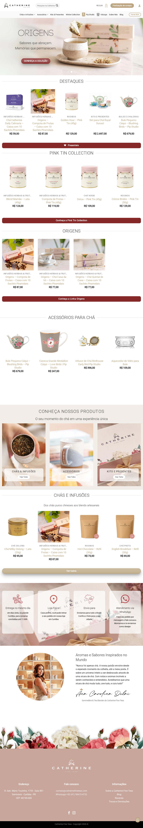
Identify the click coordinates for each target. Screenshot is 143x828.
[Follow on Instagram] (74, 813)
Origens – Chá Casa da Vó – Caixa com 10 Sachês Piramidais (53, 280)
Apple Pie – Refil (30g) (91, 549)
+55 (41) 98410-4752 (76, 794)
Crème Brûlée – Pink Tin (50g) (125, 201)
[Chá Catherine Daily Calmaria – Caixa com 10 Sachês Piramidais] (14, 101)
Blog (121, 15)
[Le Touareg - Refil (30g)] (55, 527)
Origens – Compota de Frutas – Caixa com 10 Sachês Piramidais (43, 125)
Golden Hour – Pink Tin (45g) (71, 122)
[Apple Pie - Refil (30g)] (91, 527)
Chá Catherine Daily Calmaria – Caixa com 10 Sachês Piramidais (14, 125)
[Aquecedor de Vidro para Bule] (125, 341)
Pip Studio (90, 15)
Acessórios (42, 15)
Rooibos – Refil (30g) (19, 549)
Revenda (119, 798)
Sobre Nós (113, 15)
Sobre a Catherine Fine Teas (119, 790)
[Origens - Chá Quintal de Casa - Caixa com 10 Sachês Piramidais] (89, 254)
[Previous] (6, 46)
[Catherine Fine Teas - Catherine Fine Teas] (16, 5)
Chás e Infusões (26, 15)
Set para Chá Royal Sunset (100, 122)
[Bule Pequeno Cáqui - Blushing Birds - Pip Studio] (128, 101)
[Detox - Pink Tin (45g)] (89, 177)
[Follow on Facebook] (69, 813)
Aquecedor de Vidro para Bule (125, 362)
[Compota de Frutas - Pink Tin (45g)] (53, 177)
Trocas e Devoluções (119, 801)
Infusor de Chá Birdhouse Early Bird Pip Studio (89, 362)
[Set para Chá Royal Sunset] (100, 101)
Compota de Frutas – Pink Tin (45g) (53, 201)
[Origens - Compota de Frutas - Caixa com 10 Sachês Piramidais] (43, 101)
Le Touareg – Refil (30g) (55, 549)
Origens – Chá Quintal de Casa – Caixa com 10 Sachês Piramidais (89, 280)
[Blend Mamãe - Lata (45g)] (18, 177)
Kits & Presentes (57, 15)
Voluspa (104, 15)
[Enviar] (57, 5)
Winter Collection (73, 15)
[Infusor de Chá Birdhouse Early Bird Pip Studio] (89, 341)
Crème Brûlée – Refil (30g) (126, 551)
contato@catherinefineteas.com (71, 790)
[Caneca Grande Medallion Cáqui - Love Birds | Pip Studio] (53, 341)
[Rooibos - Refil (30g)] (19, 527)
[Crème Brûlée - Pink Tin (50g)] (125, 177)
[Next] (136, 46)
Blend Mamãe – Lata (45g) (18, 201)
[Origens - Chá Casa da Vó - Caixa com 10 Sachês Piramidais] (53, 254)
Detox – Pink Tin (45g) (89, 199)
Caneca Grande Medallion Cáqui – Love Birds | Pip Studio (53, 364)
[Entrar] (139, 6)
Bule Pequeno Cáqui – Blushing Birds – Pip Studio (129, 123)
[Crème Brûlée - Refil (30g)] (126, 527)
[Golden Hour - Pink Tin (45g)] (71, 101)
